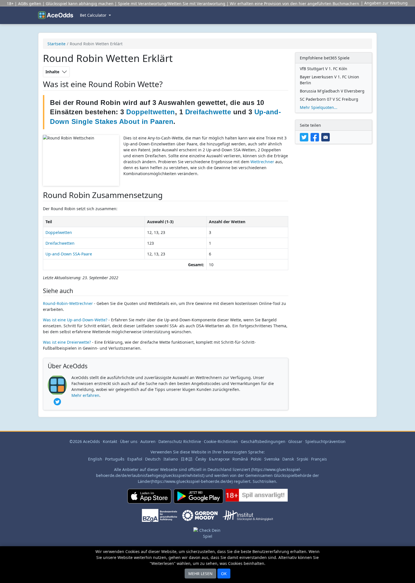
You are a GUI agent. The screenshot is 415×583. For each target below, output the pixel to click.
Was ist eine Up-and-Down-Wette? (75, 319)
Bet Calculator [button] (94, 15)
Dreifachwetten (60, 243)
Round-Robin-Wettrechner (68, 303)
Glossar (295, 441)
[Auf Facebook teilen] (316, 136)
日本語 (187, 459)
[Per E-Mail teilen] (326, 136)
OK (224, 573)
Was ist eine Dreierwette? (67, 342)
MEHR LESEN (200, 573)
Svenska (271, 459)
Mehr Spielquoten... (318, 107)
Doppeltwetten (150, 112)
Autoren (148, 441)
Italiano (170, 459)
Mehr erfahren (85, 395)
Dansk (288, 459)
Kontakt (110, 441)
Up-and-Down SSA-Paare (68, 254)
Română (240, 459)
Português (114, 459)
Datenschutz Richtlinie (179, 441)
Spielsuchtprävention (325, 441)
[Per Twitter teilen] (305, 136)
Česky (200, 459)
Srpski (302, 459)
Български (219, 459)
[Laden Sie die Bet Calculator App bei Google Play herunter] (198, 498)
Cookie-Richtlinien (221, 441)
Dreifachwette (208, 112)
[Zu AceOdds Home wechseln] (55, 15)
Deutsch (153, 459)
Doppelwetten (58, 232)
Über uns (128, 441)
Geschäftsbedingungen (263, 441)
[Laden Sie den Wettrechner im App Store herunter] (149, 498)
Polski (256, 459)
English (95, 459)
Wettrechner (262, 161)
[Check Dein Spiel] (207, 539)
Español (134, 459)
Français (319, 459)
